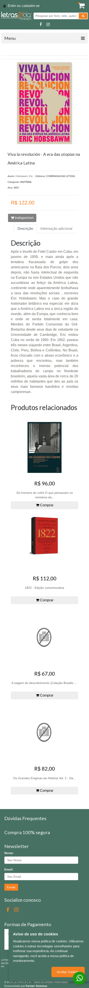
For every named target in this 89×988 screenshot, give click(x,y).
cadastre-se (31, 6)
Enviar (11, 887)
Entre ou (14, 6)
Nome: (9, 853)
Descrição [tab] (25, 228)
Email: (8, 869)
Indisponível (23, 218)
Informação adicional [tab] (56, 228)
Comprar (46, 505)
